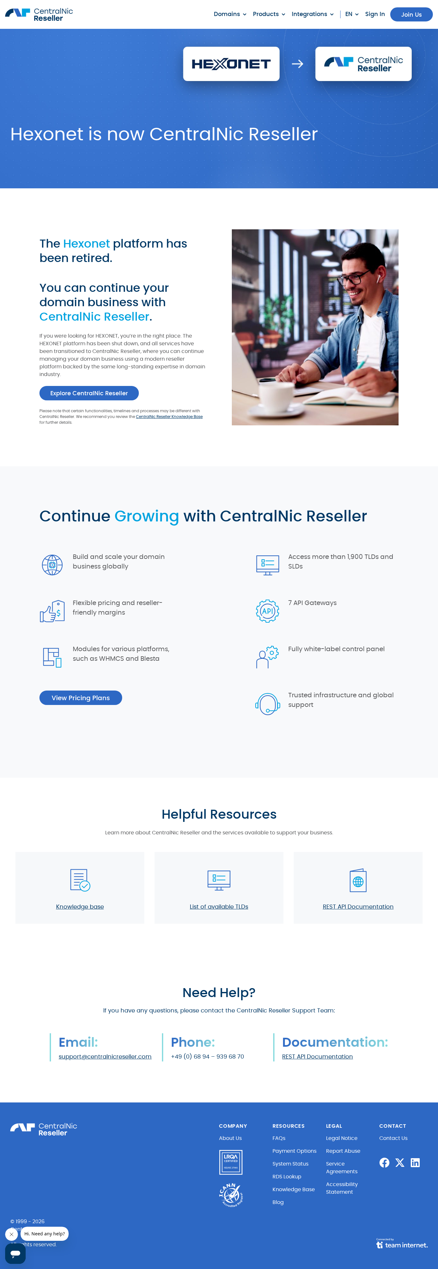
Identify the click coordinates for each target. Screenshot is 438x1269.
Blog (278, 1202)
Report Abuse (343, 1151)
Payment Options (294, 1151)
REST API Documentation (358, 907)
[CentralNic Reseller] (39, 14)
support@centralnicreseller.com (105, 1057)
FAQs (279, 1138)
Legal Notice (342, 1138)
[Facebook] (384, 1163)
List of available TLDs (219, 907)
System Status (290, 1164)
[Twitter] (400, 1163)
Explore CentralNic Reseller (89, 394)
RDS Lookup (287, 1176)
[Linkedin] (415, 1163)
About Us (230, 1138)
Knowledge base (80, 907)
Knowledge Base (294, 1189)
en (348, 14)
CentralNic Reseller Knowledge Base (169, 417)
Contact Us (393, 1138)
